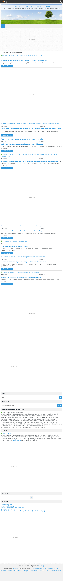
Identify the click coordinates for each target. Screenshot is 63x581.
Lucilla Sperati (16, 440)
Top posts (50, 568)
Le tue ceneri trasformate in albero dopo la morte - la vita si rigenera (23, 231)
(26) (7, 506)
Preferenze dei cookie (31, 572)
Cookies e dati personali (56, 570)
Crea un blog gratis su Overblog (39, 568)
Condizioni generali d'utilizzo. (14, 570)
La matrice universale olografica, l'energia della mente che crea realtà (23, 262)
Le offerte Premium (44, 570)
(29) (6, 504)
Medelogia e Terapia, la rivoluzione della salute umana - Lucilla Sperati (24, 60)
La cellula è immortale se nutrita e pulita (14, 246)
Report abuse (3, 570)
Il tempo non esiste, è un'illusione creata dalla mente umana (21, 277)
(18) (12, 508)
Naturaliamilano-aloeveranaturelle (31, 6)
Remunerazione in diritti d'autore (30, 570)
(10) (23, 511)
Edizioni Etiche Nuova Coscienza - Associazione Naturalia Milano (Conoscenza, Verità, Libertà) (31, 129)
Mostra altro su (6, 65)
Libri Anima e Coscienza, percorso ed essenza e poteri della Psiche (22, 144)
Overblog (41, 566)
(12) (8, 509)
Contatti (56, 568)
